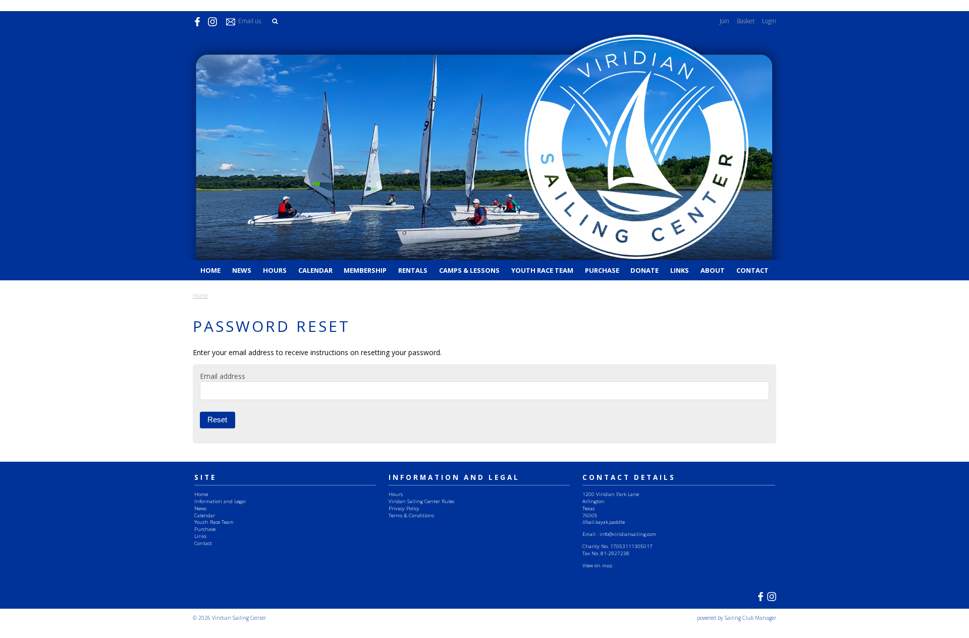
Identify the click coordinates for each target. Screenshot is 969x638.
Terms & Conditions (411, 515)
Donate (644, 270)
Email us (249, 21)
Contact (752, 270)
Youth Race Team (542, 270)
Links (679, 270)
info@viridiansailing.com (628, 533)
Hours (275, 270)
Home (210, 270)
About (713, 270)
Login (769, 21)
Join (724, 21)
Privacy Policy (404, 508)
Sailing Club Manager (750, 617)
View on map (597, 565)
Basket (746, 21)
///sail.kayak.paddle (603, 521)
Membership (365, 270)
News (241, 270)
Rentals (412, 270)
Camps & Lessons (469, 270)
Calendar (315, 270)
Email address (222, 376)
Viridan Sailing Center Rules (421, 501)
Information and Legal (220, 501)
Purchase (602, 270)
